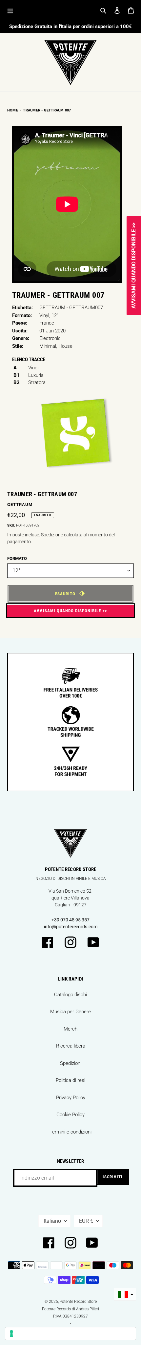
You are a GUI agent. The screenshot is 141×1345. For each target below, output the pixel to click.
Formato (17, 558)
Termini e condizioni (70, 1132)
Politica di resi (70, 1080)
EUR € (86, 1221)
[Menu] (10, 10)
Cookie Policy (70, 1115)
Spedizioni (70, 1063)
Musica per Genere (70, 1012)
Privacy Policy (70, 1098)
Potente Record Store (78, 1301)
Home (12, 110)
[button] (125, 1294)
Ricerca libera (70, 1046)
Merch (70, 1029)
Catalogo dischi (70, 995)
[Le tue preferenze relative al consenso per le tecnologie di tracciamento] (70, 1333)
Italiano (52, 1221)
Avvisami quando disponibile (67, 610)
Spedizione (52, 534)
